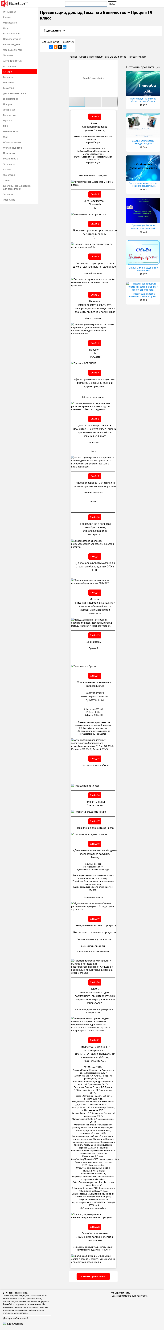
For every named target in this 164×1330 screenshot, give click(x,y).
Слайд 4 (95, 256)
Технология (9, 164)
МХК (5, 125)
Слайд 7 (95, 372)
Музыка (7, 120)
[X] (60, 47)
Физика (7, 169)
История (7, 104)
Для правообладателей (15, 1318)
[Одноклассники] (55, 47)
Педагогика (9, 153)
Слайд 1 (95, 116)
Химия (6, 180)
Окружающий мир (12, 147)
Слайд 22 (95, 1226)
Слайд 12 (95, 592)
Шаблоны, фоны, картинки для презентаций (17, 187)
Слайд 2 (95, 194)
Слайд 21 (95, 1039)
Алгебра (7, 71)
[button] (114, 62)
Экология (8, 194)
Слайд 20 (95, 982)
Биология (8, 77)
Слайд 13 (95, 635)
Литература (9, 109)
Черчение (8, 55)
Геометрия (8, 87)
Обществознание (12, 142)
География (8, 82)
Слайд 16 (95, 795)
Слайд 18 (95, 843)
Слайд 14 (95, 675)
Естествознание (11, 33)
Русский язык (10, 158)
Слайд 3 (95, 223)
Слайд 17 (95, 821)
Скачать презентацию (93, 1276)
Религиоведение (11, 44)
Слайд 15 (95, 758)
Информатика (10, 98)
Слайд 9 (95, 476)
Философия (9, 174)
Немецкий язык (11, 131)
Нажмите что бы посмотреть (132, 1295)
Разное (7, 17)
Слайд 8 (95, 418)
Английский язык (12, 60)
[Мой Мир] (64, 47)
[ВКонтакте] (51, 47)
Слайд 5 (95, 294)
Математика (9, 115)
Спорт (6, 28)
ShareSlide (18, 3)
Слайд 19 (95, 918)
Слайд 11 (95, 556)
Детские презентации (14, 93)
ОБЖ (5, 136)
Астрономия (9, 66)
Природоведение (12, 38)
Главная (11, 11)
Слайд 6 (95, 342)
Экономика (9, 199)
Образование (10, 22)
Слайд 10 (95, 517)
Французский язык (13, 49)
